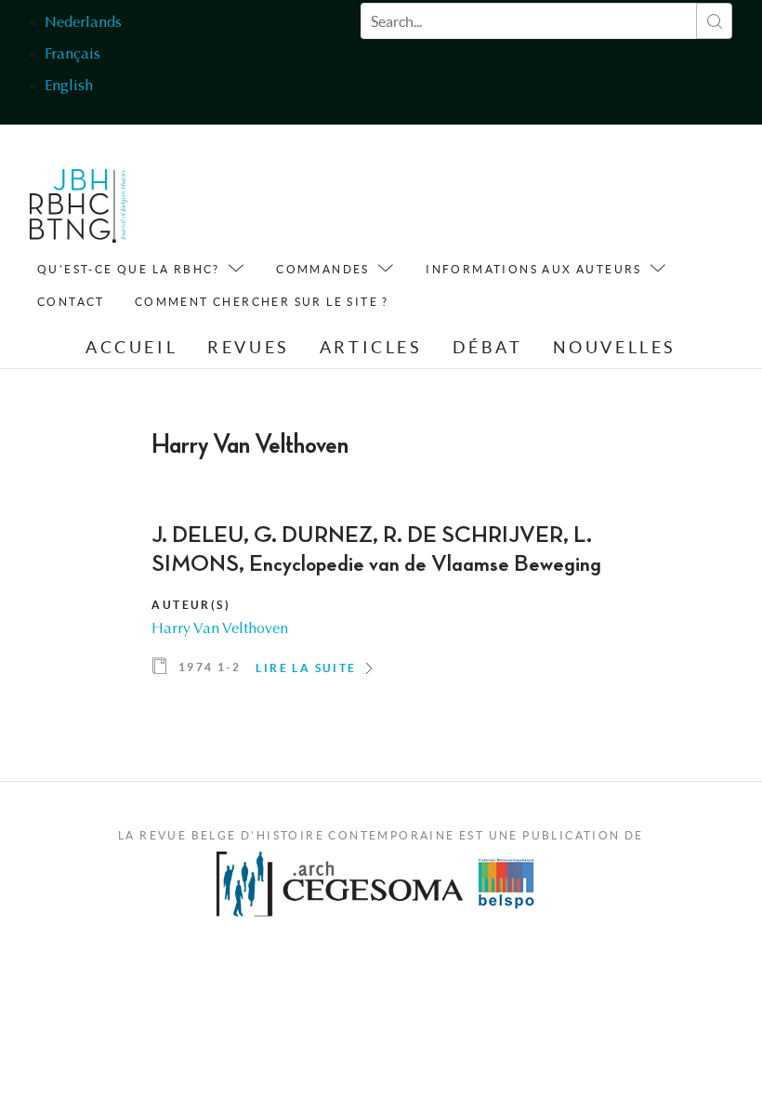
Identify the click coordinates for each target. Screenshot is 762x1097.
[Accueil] (78, 210)
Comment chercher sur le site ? (262, 302)
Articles (371, 347)
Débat (488, 347)
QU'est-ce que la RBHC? (128, 269)
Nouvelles (615, 347)
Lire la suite (306, 668)
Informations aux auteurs (534, 269)
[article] (380, 607)
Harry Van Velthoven (219, 629)
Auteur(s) (190, 605)
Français (72, 54)
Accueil (131, 347)
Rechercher (714, 21)
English (69, 86)
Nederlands (83, 23)
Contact (71, 302)
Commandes (323, 269)
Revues (248, 347)
